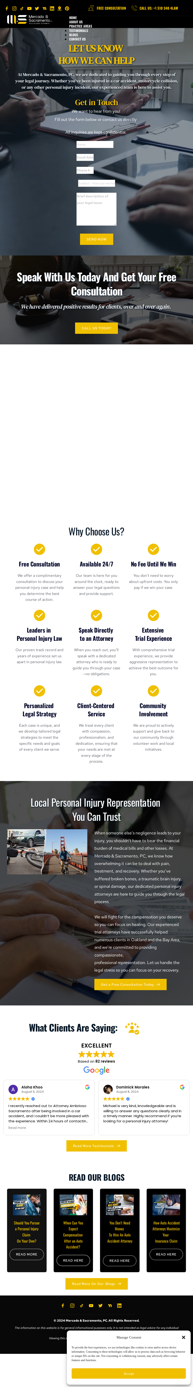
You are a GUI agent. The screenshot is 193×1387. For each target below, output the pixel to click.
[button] (183, 1337)
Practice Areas (80, 26)
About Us (76, 21)
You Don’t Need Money (120, 1226)
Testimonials (78, 30)
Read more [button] (17, 1128)
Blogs (73, 34)
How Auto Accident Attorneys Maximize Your (167, 1229)
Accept (129, 1373)
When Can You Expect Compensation (73, 1229)
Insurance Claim (166, 1241)
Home (73, 17)
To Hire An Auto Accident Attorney (119, 1238)
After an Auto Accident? (74, 1244)
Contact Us (77, 38)
